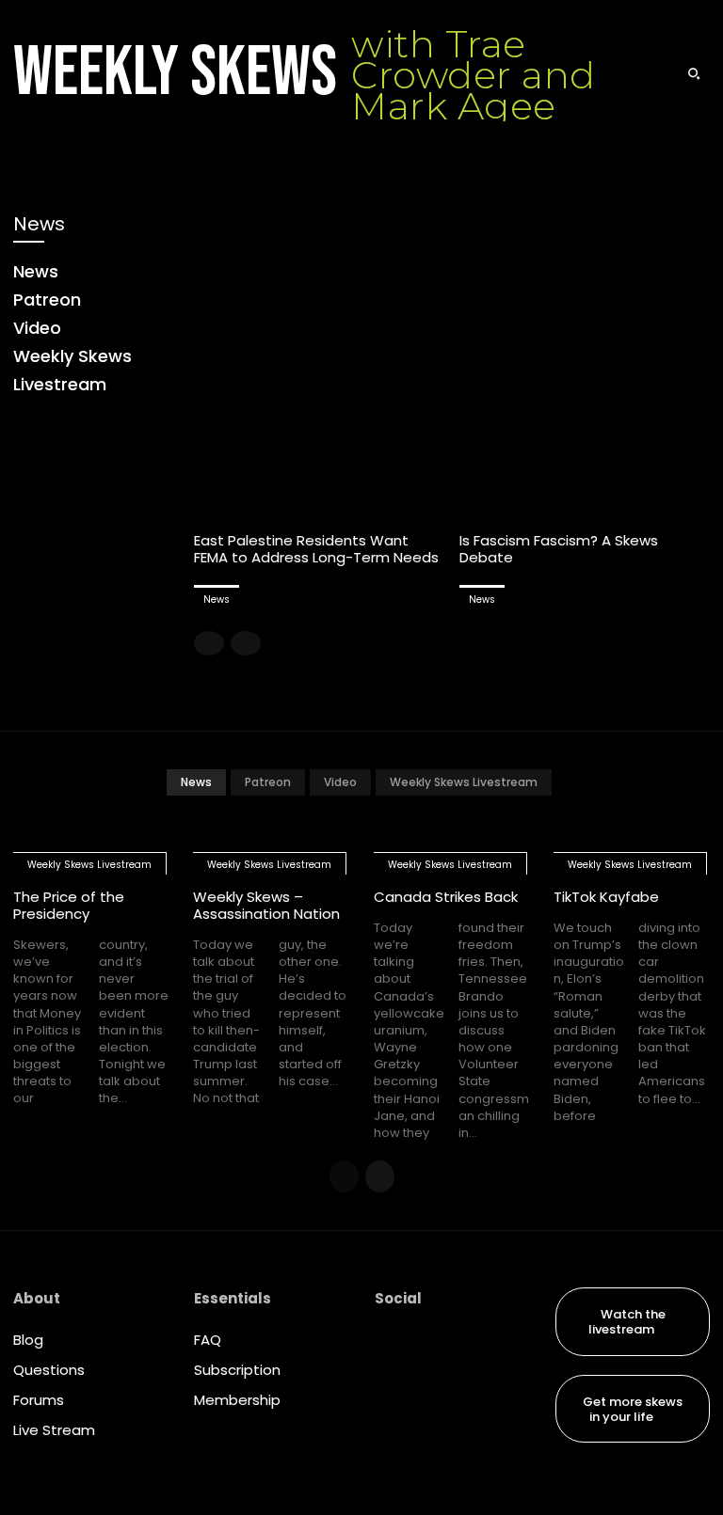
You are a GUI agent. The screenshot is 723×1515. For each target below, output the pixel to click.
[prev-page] (209, 643)
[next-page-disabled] (246, 643)
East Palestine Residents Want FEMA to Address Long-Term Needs (316, 548)
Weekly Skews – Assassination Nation (266, 905)
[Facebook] (390, 1344)
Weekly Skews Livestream (464, 782)
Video (340, 782)
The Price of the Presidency (68, 905)
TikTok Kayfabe (606, 897)
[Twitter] (390, 1423)
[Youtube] (390, 1462)
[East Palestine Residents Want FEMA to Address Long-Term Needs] (319, 363)
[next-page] (379, 1176)
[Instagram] (390, 1383)
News (216, 599)
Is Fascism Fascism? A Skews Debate (558, 548)
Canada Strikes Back (446, 897)
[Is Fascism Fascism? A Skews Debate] (585, 363)
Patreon (268, 782)
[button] (694, 73)
